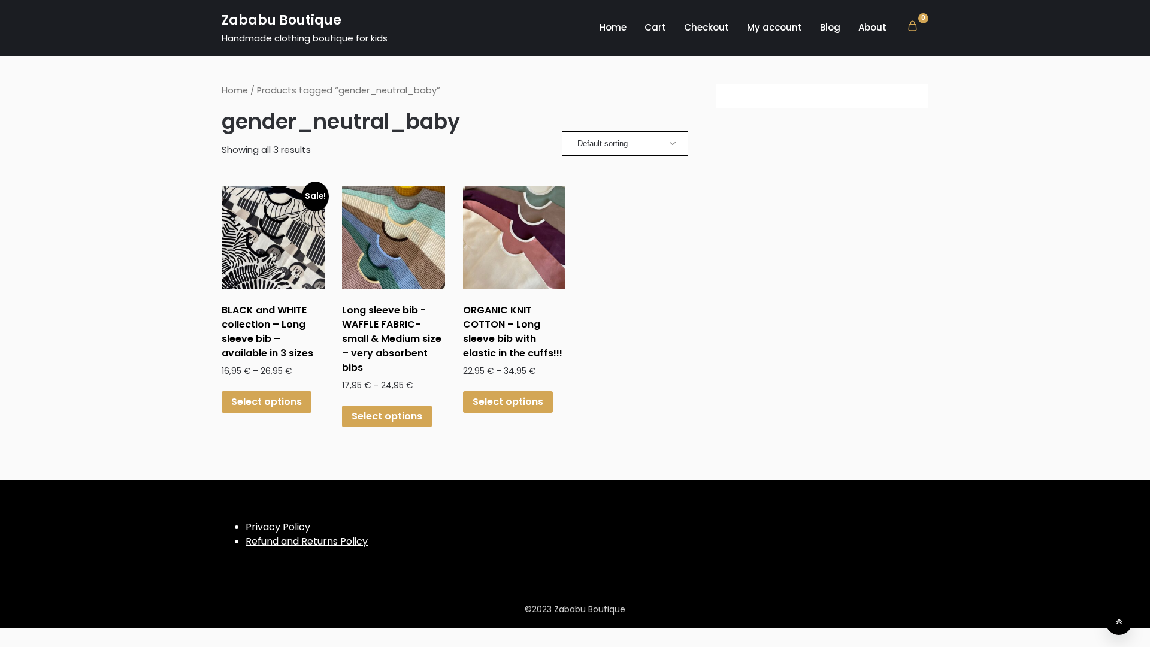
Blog (830, 27)
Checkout (706, 27)
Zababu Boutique (281, 20)
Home (613, 27)
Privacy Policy (278, 527)
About (872, 27)
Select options (266, 402)
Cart (655, 27)
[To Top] (1119, 622)
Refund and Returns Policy (307, 541)
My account (774, 27)
